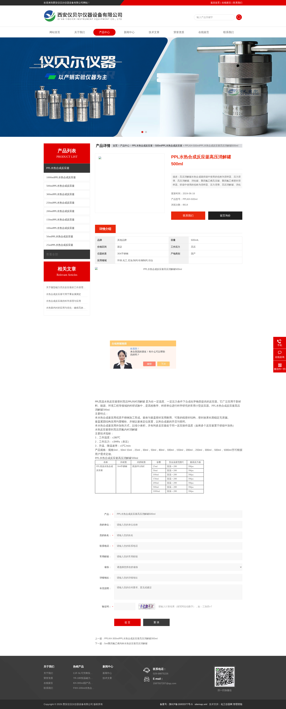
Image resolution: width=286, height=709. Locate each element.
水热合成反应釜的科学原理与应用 (63, 301)
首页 (115, 145)
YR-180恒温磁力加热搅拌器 (84, 678)
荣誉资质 (179, 32)
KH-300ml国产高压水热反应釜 (84, 683)
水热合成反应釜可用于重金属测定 (63, 294)
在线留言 (226, 2)
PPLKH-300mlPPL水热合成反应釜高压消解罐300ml (131, 638)
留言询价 (225, 215)
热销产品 (78, 666)
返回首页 (215, 2)
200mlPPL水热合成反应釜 (60, 211)
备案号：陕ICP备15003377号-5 (176, 704)
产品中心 (104, 32)
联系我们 (237, 2)
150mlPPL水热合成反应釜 (60, 219)
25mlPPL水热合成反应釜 (59, 245)
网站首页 (54, 32)
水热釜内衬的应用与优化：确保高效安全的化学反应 (67, 307)
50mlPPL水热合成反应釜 (59, 236)
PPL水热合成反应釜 (142, 145)
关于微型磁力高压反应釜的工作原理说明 (67, 287)
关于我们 (79, 32)
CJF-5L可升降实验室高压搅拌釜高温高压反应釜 (84, 673)
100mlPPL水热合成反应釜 (60, 228)
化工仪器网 (226, 704)
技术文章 (154, 32)
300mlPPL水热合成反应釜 (60, 194)
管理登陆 (237, 704)
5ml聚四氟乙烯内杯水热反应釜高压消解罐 (125, 643)
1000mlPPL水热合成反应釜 (61, 177)
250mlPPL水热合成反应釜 (60, 202)
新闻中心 (129, 32)
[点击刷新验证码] (147, 606)
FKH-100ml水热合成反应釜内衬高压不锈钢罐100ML (84, 688)
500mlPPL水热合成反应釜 (168, 145)
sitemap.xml (201, 704)
